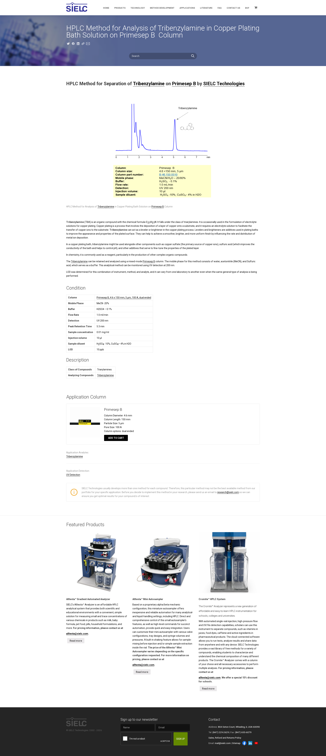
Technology (138, 8)
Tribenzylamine (149, 83)
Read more (76, 640)
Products (119, 8)
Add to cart (116, 438)
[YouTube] (256, 743)
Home (106, 8)
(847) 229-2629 (220, 732)
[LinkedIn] (250, 743)
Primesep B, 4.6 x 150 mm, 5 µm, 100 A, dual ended (124, 297)
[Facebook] (244, 743)
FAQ (220, 8)
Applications (187, 8)
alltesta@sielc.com (77, 633)
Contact (214, 719)
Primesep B (184, 83)
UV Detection (73, 474)
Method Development (162, 8)
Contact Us (233, 8)
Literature (206, 8)
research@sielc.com (228, 492)
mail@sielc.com (223, 743)
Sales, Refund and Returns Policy (225, 737)
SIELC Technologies (224, 83)
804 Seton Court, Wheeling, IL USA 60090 (239, 726)
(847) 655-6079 (243, 732)
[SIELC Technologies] (76, 7)
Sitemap (236, 743)
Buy (247, 8)
